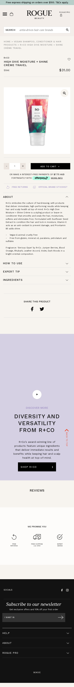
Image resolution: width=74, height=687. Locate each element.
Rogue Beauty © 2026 (37, 686)
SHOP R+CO (29, 466)
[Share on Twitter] (42, 309)
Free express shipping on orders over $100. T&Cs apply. (37, 2)
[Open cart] (11, 14)
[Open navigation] (5, 14)
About (8, 197)
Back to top (67, 438)
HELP (6, 633)
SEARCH (10, 30)
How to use (12, 263)
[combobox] (41, 30)
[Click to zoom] (64, 93)
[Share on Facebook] (32, 309)
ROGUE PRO (10, 652)
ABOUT (7, 642)
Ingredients (13, 279)
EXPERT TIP (11, 271)
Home (7, 41)
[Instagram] (67, 590)
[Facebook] (61, 590)
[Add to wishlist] (69, 59)
